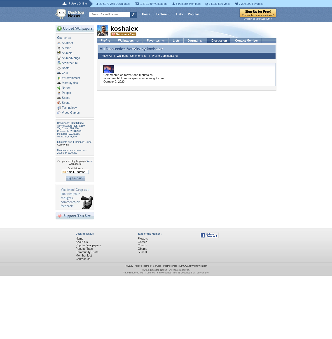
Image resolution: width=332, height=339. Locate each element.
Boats (66, 68)
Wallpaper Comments (132, 55)
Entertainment (71, 78)
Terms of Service (152, 265)
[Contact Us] (76, 207)
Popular (193, 14)
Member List (84, 255)
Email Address (75, 168)
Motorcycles (70, 83)
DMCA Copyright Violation (193, 265)
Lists (179, 14)
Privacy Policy (132, 265)
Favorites (156, 40)
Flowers (143, 238)
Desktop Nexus (158, 269)
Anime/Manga (71, 58)
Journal (195, 40)
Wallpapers (128, 40)
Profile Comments (165, 55)
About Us (82, 242)
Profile (105, 40)
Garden (142, 242)
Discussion (219, 40)
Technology (69, 107)
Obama (142, 248)
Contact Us (83, 259)
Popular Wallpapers (88, 245)
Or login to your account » (258, 18)
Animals (67, 53)
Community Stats (87, 252)
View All (107, 55)
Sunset (142, 252)
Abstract (67, 43)
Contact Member (246, 40)
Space (66, 97)
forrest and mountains (138, 75)
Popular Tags (84, 248)
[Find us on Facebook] (209, 237)
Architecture (70, 63)
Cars (65, 73)
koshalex (155, 49)
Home (146, 14)
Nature (66, 87)
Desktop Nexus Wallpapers (69, 14)
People (66, 92)
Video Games (71, 112)
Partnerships (170, 265)
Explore (161, 14)
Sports (66, 102)
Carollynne (63, 144)
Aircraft (66, 48)
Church (142, 245)
